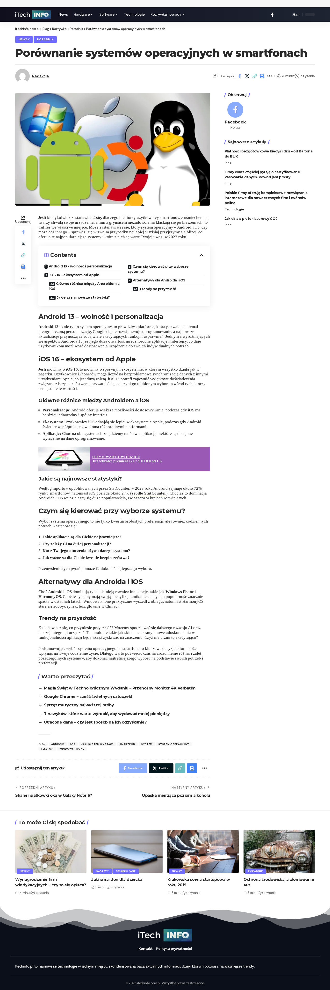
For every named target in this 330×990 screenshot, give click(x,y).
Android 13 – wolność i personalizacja (80, 266)
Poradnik (45, 39)
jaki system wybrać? (97, 744)
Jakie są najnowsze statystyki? (83, 297)
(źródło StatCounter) (149, 493)
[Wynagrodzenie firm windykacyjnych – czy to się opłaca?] (50, 851)
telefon (47, 748)
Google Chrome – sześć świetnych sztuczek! (88, 696)
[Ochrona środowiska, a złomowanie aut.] (279, 851)
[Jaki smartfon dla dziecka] (127, 851)
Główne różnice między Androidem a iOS (84, 286)
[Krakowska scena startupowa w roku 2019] (203, 851)
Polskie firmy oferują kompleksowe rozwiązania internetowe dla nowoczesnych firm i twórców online (266, 198)
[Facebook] (272, 15)
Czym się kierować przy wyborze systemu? (158, 269)
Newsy (24, 39)
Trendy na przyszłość (157, 289)
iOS (72, 744)
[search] (286, 14)
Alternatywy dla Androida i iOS (159, 280)
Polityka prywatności (174, 949)
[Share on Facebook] (239, 76)
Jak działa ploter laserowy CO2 (251, 218)
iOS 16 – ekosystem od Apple (74, 275)
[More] (269, 76)
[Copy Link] (254, 76)
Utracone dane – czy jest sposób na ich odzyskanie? (95, 722)
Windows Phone (71, 748)
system (146, 744)
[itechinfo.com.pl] (33, 14)
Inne (228, 163)
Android (58, 744)
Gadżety (102, 871)
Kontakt (145, 949)
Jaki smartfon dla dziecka (116, 879)
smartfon (127, 744)
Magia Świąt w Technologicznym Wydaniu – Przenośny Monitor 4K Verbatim (120, 688)
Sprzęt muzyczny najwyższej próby (79, 705)
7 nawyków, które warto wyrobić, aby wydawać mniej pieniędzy (107, 713)
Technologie (234, 209)
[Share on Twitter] (247, 76)
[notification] (279, 14)
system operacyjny (173, 744)
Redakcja (40, 76)
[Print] (262, 76)
